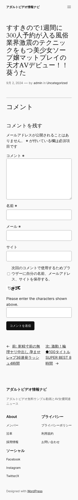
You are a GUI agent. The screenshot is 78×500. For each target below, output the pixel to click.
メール (13, 226)
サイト (11, 247)
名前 (11, 206)
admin (38, 83)
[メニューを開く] (69, 7)
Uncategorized (57, 83)
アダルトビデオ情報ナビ (23, 7)
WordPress (34, 491)
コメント (15, 156)
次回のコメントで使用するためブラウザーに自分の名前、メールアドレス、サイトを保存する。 (40, 273)
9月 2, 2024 (14, 83)
